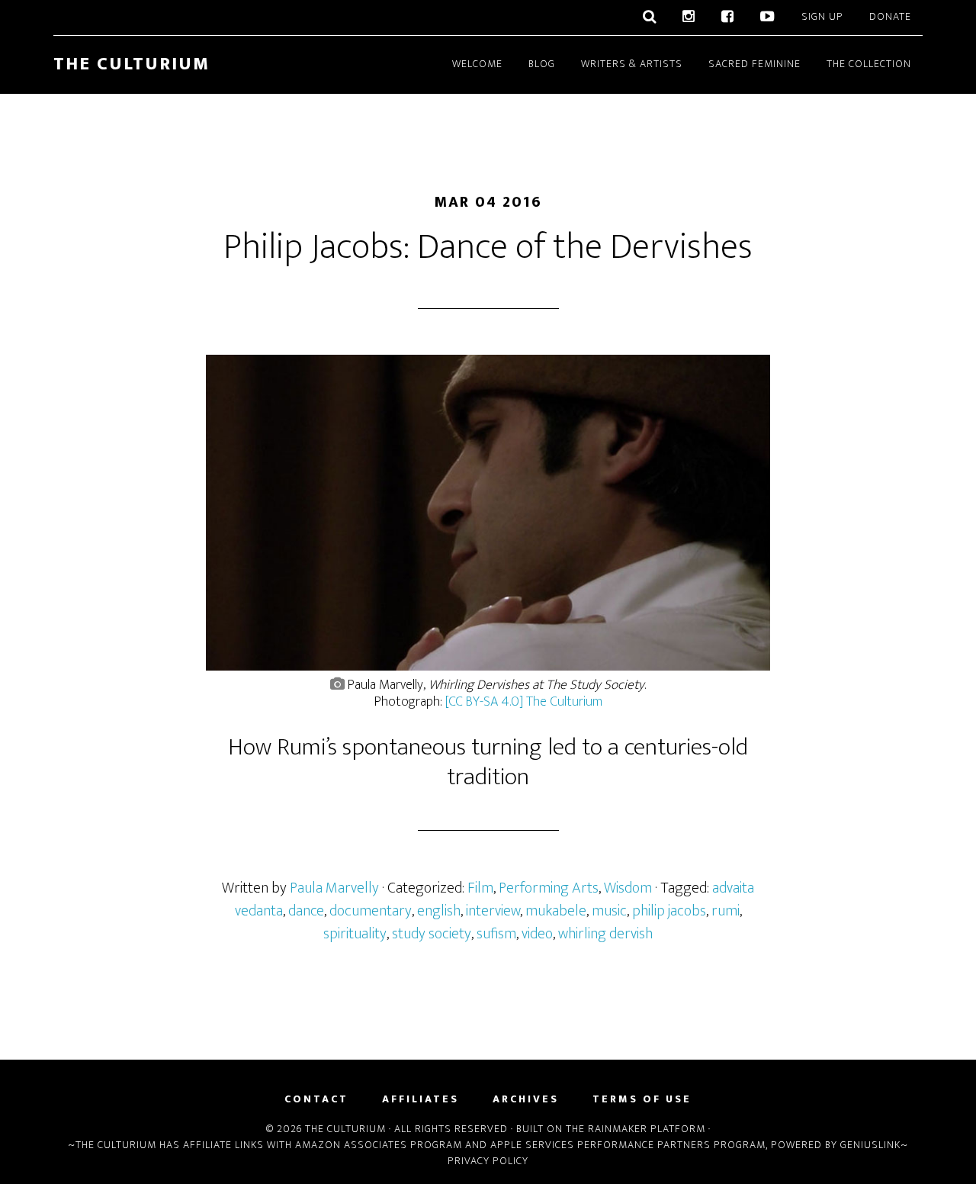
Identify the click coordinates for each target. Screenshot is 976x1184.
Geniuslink (870, 1144)
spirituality (355, 934)
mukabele (555, 911)
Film (480, 888)
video (537, 934)
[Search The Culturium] (649, 17)
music (609, 911)
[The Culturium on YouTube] (768, 17)
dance (306, 911)
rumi (725, 911)
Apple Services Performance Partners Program (628, 1144)
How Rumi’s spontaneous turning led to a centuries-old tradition (488, 761)
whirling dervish (605, 934)
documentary (370, 911)
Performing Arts (549, 888)
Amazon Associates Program (378, 1144)
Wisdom (628, 888)
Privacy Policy (488, 1161)
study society (431, 934)
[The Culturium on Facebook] (728, 17)
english (439, 911)
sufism (496, 934)
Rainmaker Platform (646, 1128)
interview (493, 911)
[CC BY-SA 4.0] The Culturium (523, 701)
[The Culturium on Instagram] (689, 17)
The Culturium (131, 64)
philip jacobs (669, 911)
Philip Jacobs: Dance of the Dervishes (488, 247)
